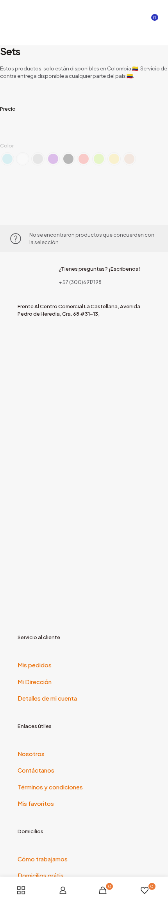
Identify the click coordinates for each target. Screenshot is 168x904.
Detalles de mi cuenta (47, 698)
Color (7, 145)
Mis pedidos (35, 665)
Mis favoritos (36, 803)
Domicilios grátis (41, 875)
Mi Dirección (35, 681)
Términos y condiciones (50, 787)
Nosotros (31, 753)
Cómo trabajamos (43, 859)
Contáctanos (36, 770)
